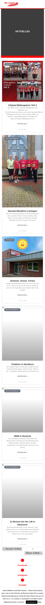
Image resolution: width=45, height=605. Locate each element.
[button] (33, 4)
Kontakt (22, 585)
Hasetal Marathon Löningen (22, 211)
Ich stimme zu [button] (31, 602)
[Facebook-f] (22, 560)
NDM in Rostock (22, 436)
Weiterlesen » (22, 124)
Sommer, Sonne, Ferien (22, 281)
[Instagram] (22, 570)
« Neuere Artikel (12, 548)
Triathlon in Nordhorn (22, 364)
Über (39, 602)
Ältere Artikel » (34, 553)
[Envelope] (22, 580)
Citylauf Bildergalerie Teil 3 (22, 105)
